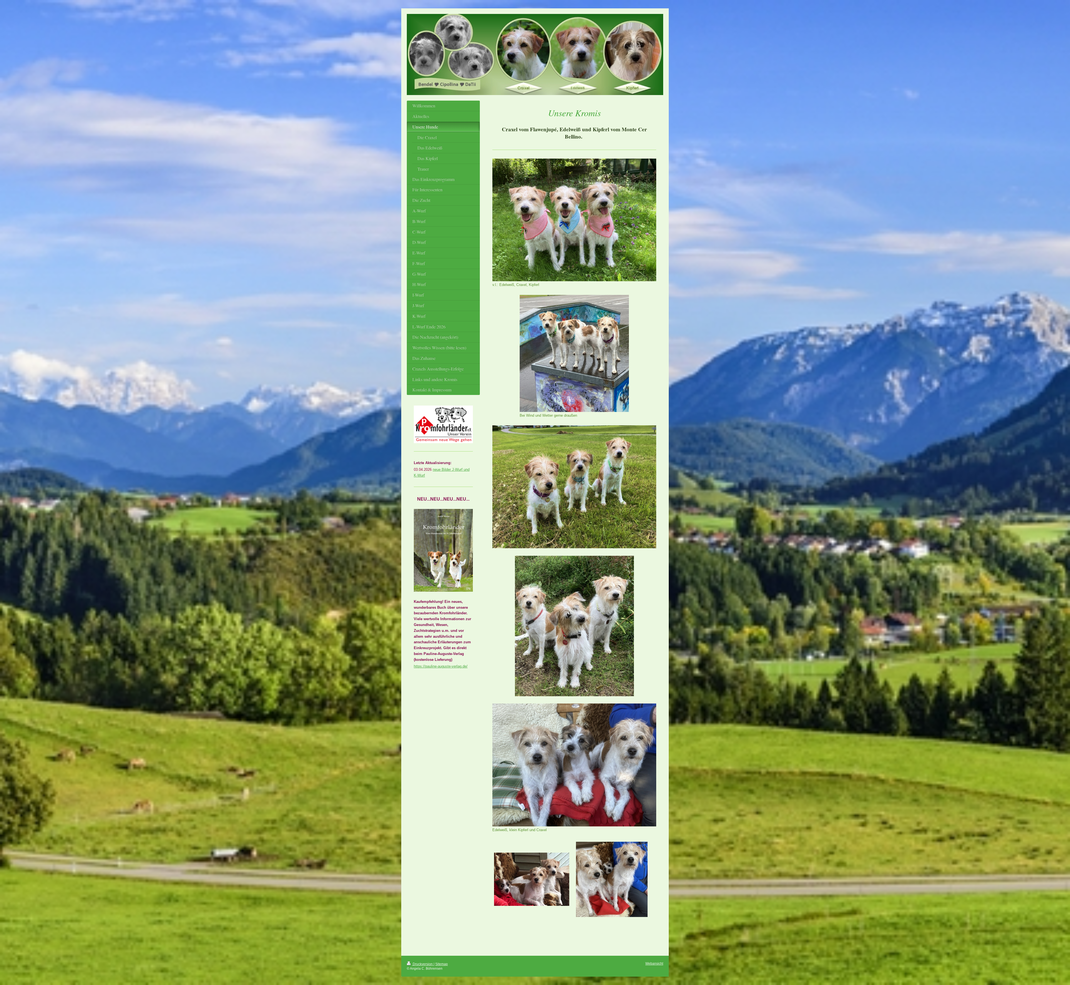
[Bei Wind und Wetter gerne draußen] (574, 353)
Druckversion (423, 964)
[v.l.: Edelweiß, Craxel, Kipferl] (574, 220)
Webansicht (654, 963)
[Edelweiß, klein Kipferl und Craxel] (574, 764)
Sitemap (441, 964)
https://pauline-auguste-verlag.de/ (441, 666)
